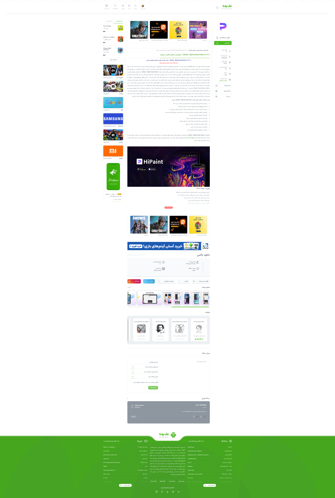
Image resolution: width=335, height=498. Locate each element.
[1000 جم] (198, 30)
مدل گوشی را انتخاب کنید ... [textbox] (151, 367)
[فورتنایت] (139, 225)
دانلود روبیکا (153, 481)
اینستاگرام (137, 281)
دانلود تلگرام (162, 481)
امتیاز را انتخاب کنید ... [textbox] (152, 377)
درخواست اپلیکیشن (169, 281)
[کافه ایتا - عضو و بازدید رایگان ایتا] (159, 30)
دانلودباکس (227, 43)
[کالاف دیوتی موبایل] (139, 30)
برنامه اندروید (199, 50)
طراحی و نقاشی (223, 81)
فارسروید (203, 141)
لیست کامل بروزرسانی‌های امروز (196, 441)
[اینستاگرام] (157, 492)
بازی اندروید (181, 481)
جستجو (135, 9)
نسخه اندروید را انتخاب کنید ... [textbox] (150, 372)
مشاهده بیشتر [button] (113, 60)
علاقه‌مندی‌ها (115, 9)
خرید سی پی (142, 9)
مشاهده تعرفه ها (117, 199)
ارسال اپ (123, 9)
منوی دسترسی (106, 9)
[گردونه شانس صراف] (178, 30)
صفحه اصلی (205, 50)
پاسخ (134, 417)
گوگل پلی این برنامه (203, 281)
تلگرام (151, 281)
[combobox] (144, 367)
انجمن (129, 9)
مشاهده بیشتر (169, 207)
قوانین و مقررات (154, 382)
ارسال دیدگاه (153, 388)
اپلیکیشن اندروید (186, 83)
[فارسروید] (167, 435)
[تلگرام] (179, 492)
